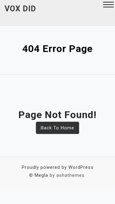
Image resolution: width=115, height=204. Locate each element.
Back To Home (57, 128)
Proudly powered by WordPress (58, 167)
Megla (41, 175)
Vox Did (20, 8)
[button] (108, 5)
